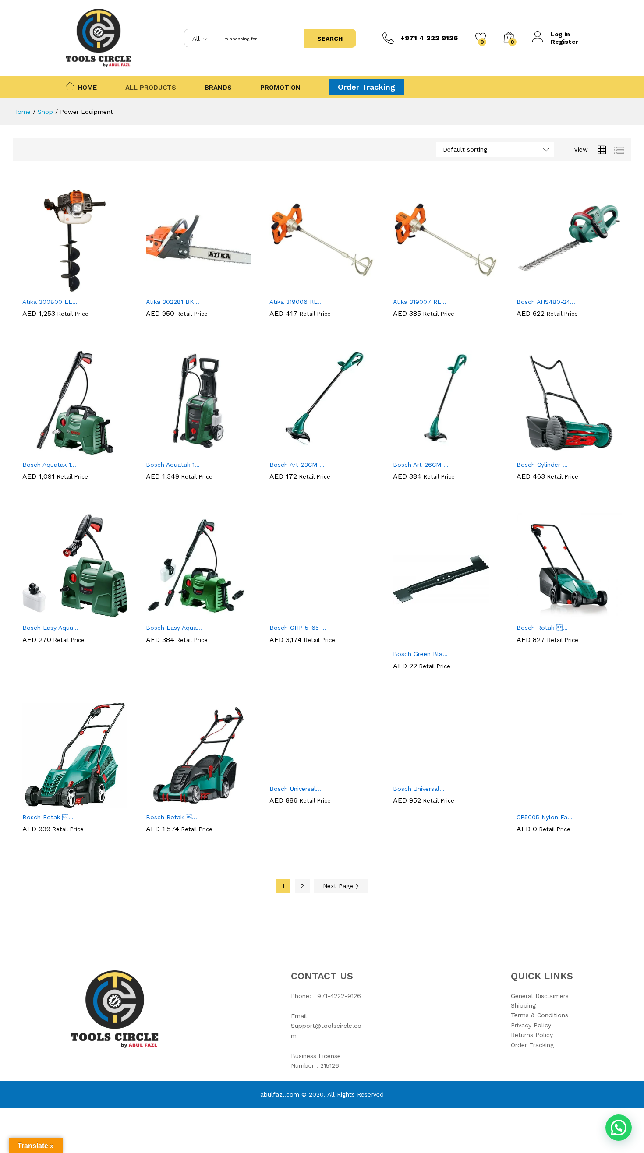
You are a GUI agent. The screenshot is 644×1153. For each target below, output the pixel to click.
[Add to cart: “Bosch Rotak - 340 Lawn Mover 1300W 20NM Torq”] (44, 802)
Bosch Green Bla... (420, 653)
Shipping (523, 1005)
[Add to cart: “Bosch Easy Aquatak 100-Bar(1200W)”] (44, 613)
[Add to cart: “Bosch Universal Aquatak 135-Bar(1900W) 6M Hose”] (415, 774)
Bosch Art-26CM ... (421, 464)
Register (564, 41)
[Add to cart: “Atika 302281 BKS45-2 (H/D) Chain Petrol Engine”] (168, 287)
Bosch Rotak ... (542, 627)
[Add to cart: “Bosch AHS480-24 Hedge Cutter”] (538, 287)
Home (87, 87)
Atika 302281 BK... (172, 301)
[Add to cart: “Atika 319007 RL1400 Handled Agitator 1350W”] (415, 287)
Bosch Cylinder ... (542, 464)
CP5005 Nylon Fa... (545, 817)
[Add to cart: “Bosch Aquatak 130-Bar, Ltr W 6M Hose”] (168, 450)
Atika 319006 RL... (296, 301)
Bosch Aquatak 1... (49, 464)
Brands (218, 88)
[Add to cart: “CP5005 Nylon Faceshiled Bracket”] (538, 802)
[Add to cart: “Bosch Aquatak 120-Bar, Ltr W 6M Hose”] (44, 450)
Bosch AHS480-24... (546, 301)
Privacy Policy (531, 1025)
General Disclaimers (540, 995)
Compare (105, 287)
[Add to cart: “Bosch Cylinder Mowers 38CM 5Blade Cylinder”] (538, 450)
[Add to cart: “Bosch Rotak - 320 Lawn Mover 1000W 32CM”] (538, 613)
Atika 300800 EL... (50, 301)
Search (330, 38)
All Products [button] (150, 88)
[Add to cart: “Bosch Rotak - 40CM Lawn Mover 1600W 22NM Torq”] (168, 802)
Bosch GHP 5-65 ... (297, 627)
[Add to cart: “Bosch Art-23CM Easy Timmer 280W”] (291, 450)
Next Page (339, 885)
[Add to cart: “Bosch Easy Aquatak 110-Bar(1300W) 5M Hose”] (168, 613)
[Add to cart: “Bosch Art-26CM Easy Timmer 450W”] (415, 450)
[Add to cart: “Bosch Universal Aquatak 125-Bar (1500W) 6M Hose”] (291, 774)
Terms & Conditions (539, 1015)
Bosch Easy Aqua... (50, 627)
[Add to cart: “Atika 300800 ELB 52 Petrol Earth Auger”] (44, 287)
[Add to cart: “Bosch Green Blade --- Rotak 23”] (415, 639)
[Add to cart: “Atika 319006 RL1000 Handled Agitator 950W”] (291, 287)
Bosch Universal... (295, 788)
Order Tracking (366, 87)
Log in (560, 34)
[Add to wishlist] (85, 287)
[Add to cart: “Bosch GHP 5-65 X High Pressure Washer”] (291, 613)
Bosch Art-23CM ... (297, 464)
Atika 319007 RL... (419, 301)
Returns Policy (532, 1034)
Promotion (280, 88)
